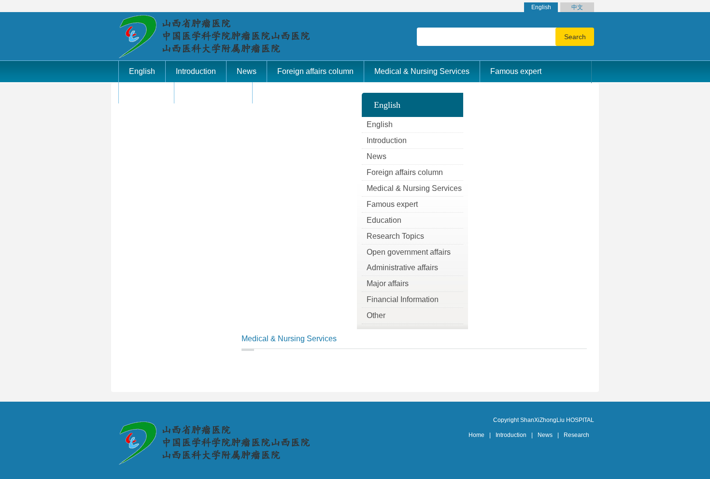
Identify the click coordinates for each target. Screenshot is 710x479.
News (545, 435)
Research (576, 435)
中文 (577, 7)
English (541, 7)
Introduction (511, 435)
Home (476, 435)
